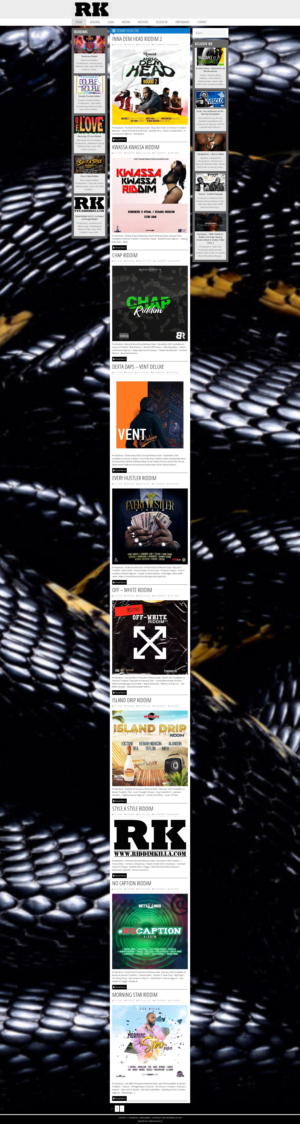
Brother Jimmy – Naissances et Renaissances (210, 70)
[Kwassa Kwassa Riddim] (150, 231)
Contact (202, 22)
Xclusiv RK (162, 22)
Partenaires (182, 22)
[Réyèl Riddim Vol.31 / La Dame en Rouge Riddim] (89, 212)
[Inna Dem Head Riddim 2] (150, 123)
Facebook (133, 1118)
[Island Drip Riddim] (150, 785)
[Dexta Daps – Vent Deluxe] (150, 451)
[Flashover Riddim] (89, 52)
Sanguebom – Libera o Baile (210, 154)
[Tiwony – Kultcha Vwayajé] (210, 190)
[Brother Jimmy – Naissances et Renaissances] (210, 64)
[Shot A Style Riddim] (89, 172)
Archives (143, 22)
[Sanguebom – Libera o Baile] (210, 150)
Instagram (145, 1118)
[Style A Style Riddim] (150, 856)
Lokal (111, 22)
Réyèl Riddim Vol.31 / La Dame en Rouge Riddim (89, 218)
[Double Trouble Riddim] (89, 92)
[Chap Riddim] (150, 340)
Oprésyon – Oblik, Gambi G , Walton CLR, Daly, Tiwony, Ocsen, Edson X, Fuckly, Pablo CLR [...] (210, 238)
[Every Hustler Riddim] (150, 563)
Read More (120, 139)
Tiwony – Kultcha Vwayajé (210, 194)
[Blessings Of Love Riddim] (89, 132)
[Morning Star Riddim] (150, 1079)
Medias (126, 22)
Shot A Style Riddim (89, 176)
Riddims (95, 22)
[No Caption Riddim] (150, 968)
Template (152, 1121)
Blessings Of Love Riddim (89, 136)
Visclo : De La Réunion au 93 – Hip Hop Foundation (210, 113)
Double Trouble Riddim (89, 96)
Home (78, 22)
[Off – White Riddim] (150, 673)
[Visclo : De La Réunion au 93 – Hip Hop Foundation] (210, 107)
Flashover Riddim (89, 56)
